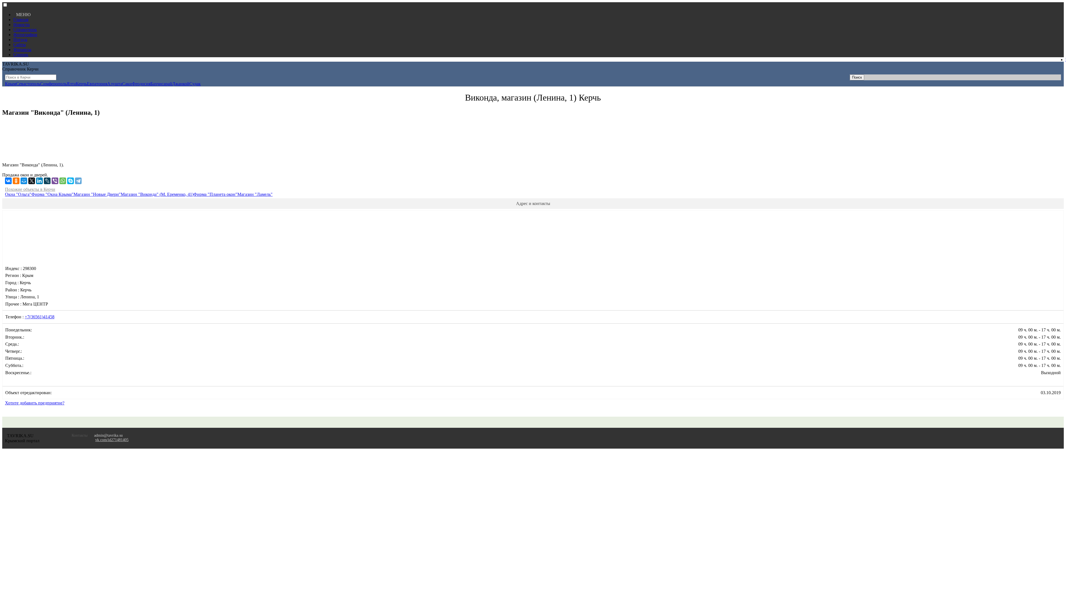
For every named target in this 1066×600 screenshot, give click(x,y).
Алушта (114, 83)
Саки (127, 83)
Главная (20, 19)
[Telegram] (78, 181)
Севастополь (28, 83)
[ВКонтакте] (8, 181)
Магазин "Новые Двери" (97, 194)
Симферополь (53, 83)
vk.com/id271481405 (112, 440)
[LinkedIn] (39, 181)
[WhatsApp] (62, 181)
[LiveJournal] (47, 181)
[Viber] (55, 181)
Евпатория (97, 83)
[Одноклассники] (16, 181)
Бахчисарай (161, 83)
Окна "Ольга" (18, 194)
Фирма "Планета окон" (215, 194)
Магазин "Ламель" (255, 194)
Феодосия (141, 83)
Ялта (71, 83)
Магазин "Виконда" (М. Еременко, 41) (157, 194)
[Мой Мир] (24, 181)
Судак (195, 83)
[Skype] (70, 181)
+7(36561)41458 (39, 316)
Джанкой (180, 83)
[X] (31, 181)
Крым (10, 83)
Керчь (81, 83)
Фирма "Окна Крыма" (52, 194)
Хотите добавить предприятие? (34, 403)
